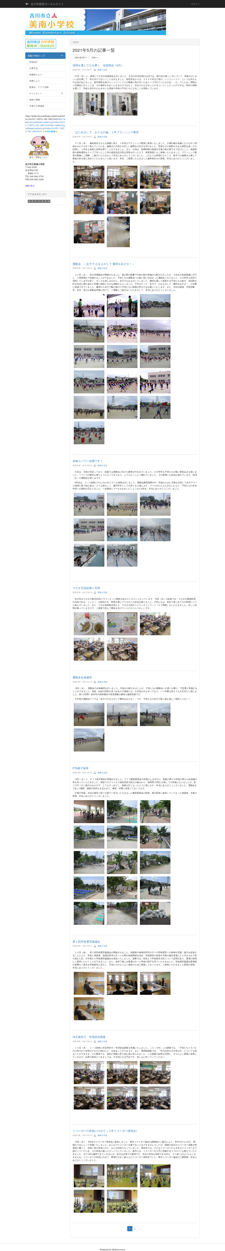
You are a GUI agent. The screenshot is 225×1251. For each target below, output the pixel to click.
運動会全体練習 (82, 677)
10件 (93, 57)
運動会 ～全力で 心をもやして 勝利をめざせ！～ (104, 264)
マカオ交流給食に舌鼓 (86, 588)
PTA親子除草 (81, 768)
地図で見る (29, 185)
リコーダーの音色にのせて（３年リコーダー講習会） (106, 1131)
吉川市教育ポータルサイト (47, 4)
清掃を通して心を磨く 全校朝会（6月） (98, 65)
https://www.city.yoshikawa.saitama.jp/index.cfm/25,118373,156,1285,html (45, 122)
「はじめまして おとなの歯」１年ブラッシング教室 (106, 132)
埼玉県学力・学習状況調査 (89, 1037)
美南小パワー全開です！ (88, 461)
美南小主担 (102, 69)
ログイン (195, 3)
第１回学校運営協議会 (86, 941)
